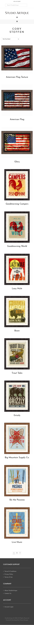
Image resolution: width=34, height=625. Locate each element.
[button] (17, 18)
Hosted (8, 620)
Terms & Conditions (10, 571)
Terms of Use (9, 577)
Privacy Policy (9, 574)
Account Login (9, 607)
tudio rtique (17, 13)
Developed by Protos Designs (20, 620)
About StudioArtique (11, 590)
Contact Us (8, 593)
